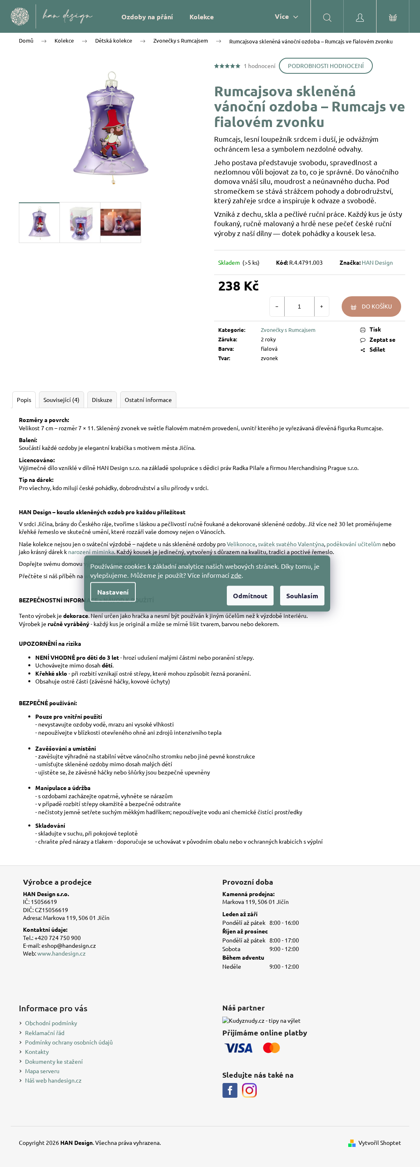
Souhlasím (302, 595)
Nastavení (113, 592)
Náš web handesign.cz (53, 1080)
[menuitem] (147, 16)
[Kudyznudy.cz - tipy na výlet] (261, 1020)
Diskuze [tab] (102, 399)
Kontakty (37, 1051)
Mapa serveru (42, 1070)
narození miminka (91, 551)
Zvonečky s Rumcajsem (288, 329)
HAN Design (377, 262)
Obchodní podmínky (51, 1022)
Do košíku (377, 306)
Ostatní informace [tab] (148, 399)
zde (236, 575)
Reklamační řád (44, 1032)
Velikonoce (241, 543)
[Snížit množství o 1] (277, 306)
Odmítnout (250, 595)
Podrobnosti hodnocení (326, 65)
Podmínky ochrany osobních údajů (69, 1042)
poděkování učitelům (353, 543)
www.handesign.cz (61, 953)
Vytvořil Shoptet (379, 1142)
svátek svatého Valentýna (291, 543)
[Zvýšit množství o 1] (321, 306)
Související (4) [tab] (61, 399)
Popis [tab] (24, 399)
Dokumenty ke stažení (54, 1061)
